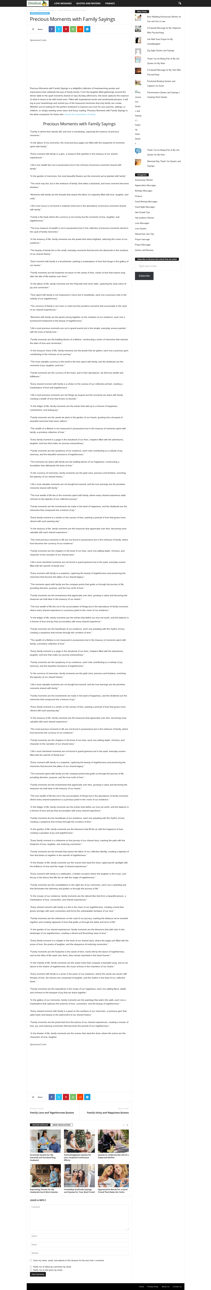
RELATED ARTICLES (40, 1125)
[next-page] (127, 1125)
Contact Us (177, 1286)
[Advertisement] (79, 63)
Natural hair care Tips (144, 234)
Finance (110, 3)
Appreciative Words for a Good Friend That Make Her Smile (112, 1190)
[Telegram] (87, 29)
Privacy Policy (152, 1286)
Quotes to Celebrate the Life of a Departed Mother (113, 1156)
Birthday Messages (143, 191)
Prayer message (142, 239)
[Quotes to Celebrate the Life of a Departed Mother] (113, 1141)
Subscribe (144, 275)
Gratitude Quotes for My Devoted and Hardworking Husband (42, 1157)
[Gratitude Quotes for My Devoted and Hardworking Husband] (45, 1141)
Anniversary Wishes (144, 180)
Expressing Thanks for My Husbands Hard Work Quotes (44, 1190)
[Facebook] (52, 29)
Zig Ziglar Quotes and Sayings (160, 50)
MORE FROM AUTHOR (61, 1125)
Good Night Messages (145, 207)
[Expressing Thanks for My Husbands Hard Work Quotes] (45, 1175)
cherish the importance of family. (80, 114)
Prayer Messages (143, 245)
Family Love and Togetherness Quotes (52, 1112)
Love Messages (63, 3)
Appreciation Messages (45, 10)
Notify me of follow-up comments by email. (52, 1267)
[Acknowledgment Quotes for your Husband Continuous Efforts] (79, 1141)
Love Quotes (140, 228)
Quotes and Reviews (88, 3)
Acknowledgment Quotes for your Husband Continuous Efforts (77, 1157)
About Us (165, 1286)
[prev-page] (123, 1125)
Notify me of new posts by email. (48, 1270)
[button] (179, 3)
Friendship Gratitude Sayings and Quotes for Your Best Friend (79, 1190)
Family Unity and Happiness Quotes (108, 1112)
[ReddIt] (80, 29)
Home (32, 10)
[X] (59, 29)
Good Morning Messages (146, 201)
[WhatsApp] (73, 29)
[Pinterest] (66, 29)
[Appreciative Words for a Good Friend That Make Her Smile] (113, 1175)
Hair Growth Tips (142, 212)
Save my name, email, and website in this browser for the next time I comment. (68, 1260)
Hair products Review (144, 218)
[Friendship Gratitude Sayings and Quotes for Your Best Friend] (79, 1175)
